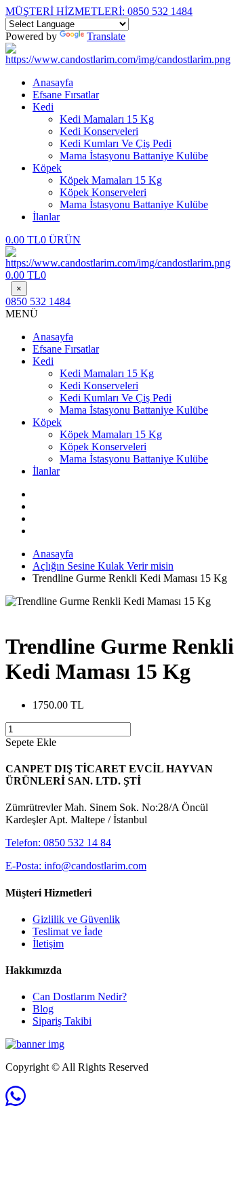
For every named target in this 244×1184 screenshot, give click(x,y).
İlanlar (46, 216)
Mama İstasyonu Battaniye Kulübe (134, 155)
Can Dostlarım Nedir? (80, 996)
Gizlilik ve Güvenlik (76, 919)
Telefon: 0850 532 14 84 (58, 842)
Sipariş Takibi (62, 1021)
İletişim (48, 943)
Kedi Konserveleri (99, 131)
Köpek (47, 168)
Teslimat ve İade (67, 931)
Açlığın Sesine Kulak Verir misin (103, 566)
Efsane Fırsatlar (66, 94)
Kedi (43, 107)
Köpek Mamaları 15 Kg (111, 180)
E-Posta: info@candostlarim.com (75, 865)
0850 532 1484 (98, 11)
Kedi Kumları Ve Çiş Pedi (115, 143)
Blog (43, 1008)
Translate (106, 36)
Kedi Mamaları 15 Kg (107, 119)
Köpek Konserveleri (103, 192)
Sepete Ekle (30, 742)
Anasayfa (53, 82)
